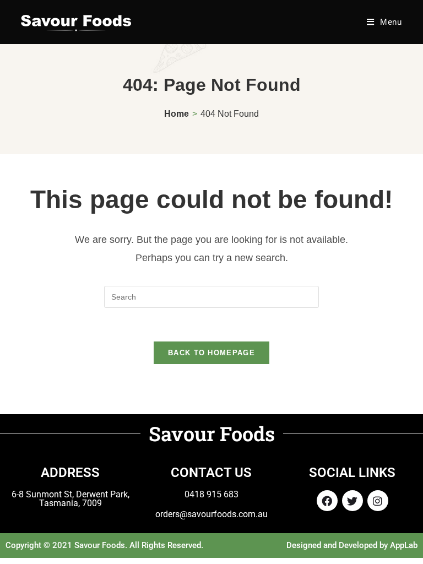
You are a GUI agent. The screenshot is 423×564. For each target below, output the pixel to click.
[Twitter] (352, 500)
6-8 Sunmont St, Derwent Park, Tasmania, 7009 (70, 498)
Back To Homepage (211, 353)
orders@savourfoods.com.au (211, 514)
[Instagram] (377, 500)
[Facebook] (327, 500)
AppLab (403, 545)
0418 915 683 (211, 494)
